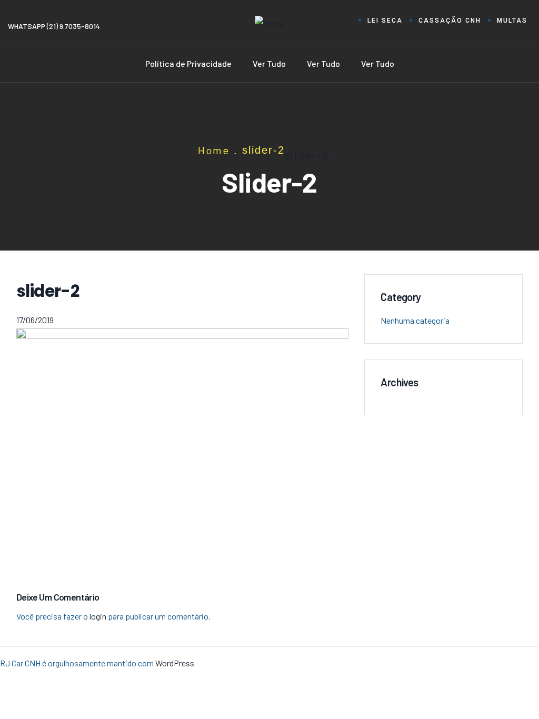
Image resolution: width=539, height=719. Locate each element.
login (97, 616)
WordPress (174, 663)
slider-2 (306, 154)
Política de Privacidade (188, 63)
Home (213, 150)
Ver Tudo (269, 63)
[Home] (269, 24)
